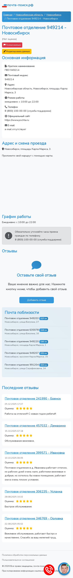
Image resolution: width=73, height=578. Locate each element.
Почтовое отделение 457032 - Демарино (35, 426)
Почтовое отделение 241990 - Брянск (33, 399)
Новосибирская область (29, 14)
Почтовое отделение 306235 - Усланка (33, 491)
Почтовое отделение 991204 (22, 364)
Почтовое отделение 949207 (22, 353)
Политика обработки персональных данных (24, 554)
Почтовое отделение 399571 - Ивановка (35, 453)
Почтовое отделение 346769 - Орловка (34, 518)
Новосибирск (54, 14)
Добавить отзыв (36, 300)
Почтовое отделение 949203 (22, 318)
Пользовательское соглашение (18, 559)
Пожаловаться (13, 44)
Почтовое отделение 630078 (22, 329)
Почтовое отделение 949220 (22, 341)
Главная (7, 14)
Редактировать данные (18, 51)
